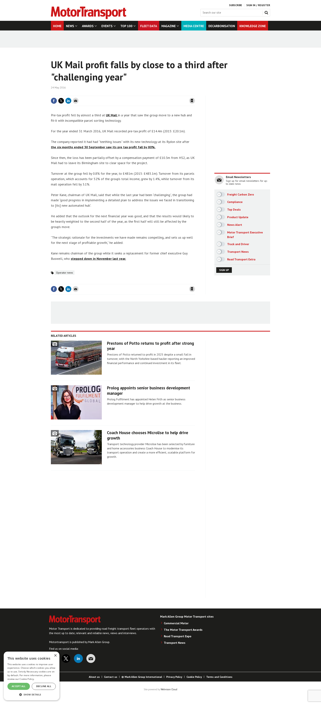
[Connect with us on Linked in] (78, 658)
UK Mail (112, 115)
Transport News (174, 643)
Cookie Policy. (27, 679)
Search (267, 12)
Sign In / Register (258, 5)
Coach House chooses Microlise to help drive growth (147, 435)
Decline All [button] (43, 686)
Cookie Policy (194, 677)
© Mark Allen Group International (141, 677)
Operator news (64, 272)
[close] (195, 93)
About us (94, 677)
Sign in (148, 93)
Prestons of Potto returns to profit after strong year (150, 345)
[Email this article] (76, 101)
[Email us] (90, 658)
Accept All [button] (19, 686)
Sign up (224, 270)
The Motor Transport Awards (183, 630)
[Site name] (88, 18)
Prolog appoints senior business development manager (148, 390)
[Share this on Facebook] (54, 101)
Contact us (110, 677)
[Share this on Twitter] (61, 101)
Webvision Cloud (169, 689)
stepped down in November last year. (98, 258)
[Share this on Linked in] (68, 101)
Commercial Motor (176, 623)
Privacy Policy (174, 677)
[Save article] (192, 101)
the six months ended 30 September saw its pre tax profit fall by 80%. (103, 147)
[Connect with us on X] (65, 658)
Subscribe (235, 5)
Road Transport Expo (177, 636)
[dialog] (31, 676)
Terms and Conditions (219, 677)
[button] (31, 694)
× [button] (55, 655)
